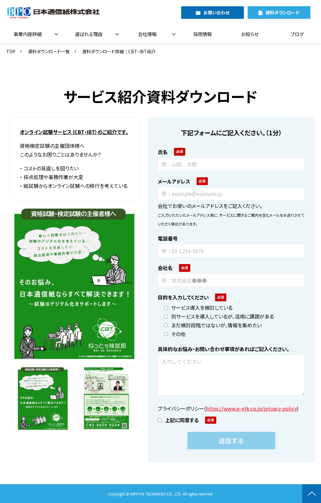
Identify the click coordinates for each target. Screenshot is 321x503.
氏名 (163, 152)
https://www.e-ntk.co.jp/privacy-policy (251, 408)
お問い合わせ (216, 12)
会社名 (165, 268)
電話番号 (168, 238)
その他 (178, 334)
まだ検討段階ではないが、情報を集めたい (216, 325)
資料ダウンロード (282, 12)
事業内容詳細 (27, 34)
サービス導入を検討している (202, 307)
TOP (10, 51)
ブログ (297, 34)
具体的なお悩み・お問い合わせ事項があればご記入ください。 (223, 349)
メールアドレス (174, 181)
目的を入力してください (183, 297)
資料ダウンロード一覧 (49, 51)
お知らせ (250, 34)
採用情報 (202, 34)
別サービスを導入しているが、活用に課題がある (222, 316)
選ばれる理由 (89, 34)
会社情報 (147, 34)
